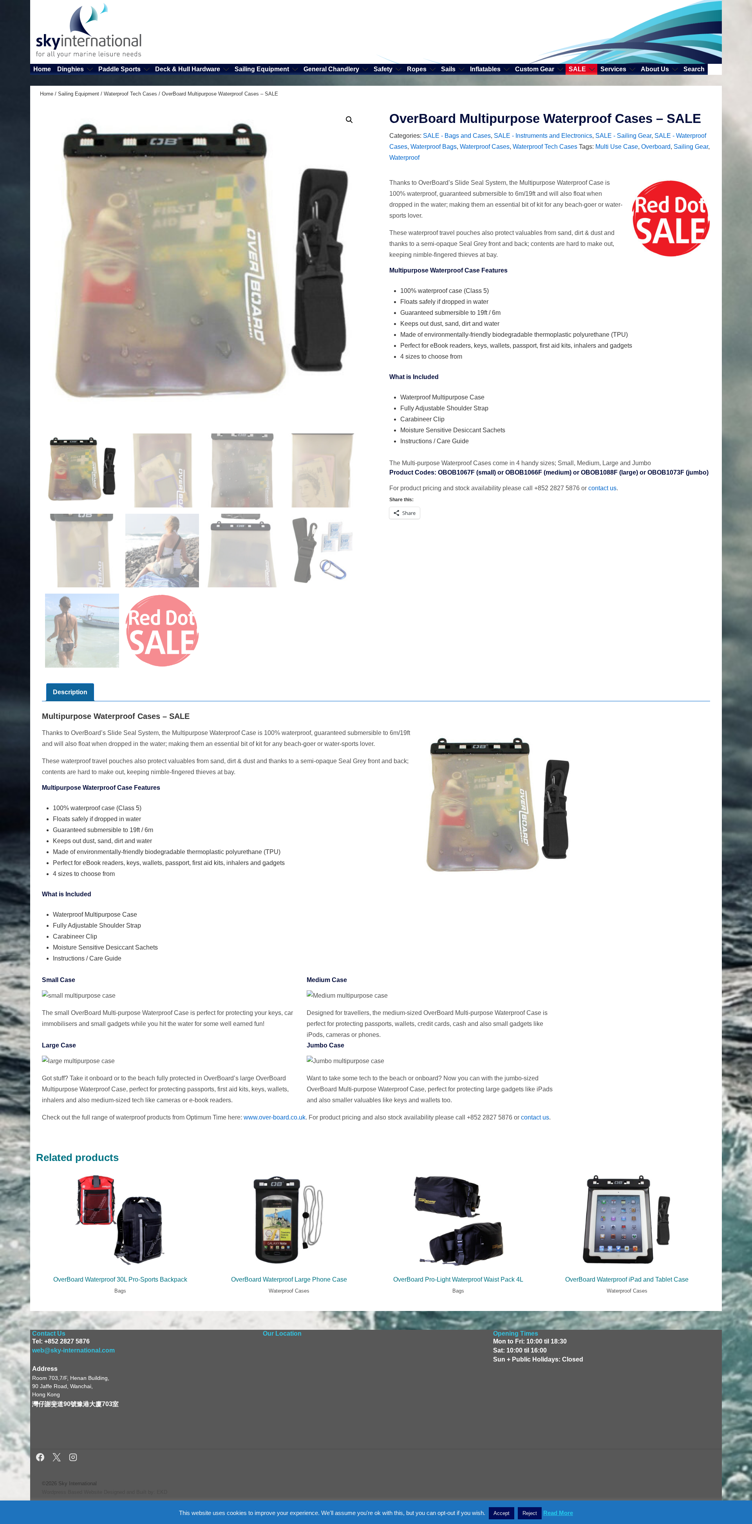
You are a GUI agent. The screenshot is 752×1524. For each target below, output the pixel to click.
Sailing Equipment (262, 69)
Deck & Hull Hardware (187, 69)
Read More (558, 1513)
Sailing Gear (691, 146)
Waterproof (404, 157)
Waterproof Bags (433, 146)
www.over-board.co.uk (275, 1117)
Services (613, 69)
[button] (349, 120)
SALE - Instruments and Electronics (543, 135)
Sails (448, 69)
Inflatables (485, 69)
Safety (383, 69)
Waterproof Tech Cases (130, 94)
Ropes (417, 69)
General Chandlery (331, 69)
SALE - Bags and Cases (457, 135)
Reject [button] (529, 1513)
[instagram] (73, 1458)
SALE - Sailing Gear (623, 135)
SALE (577, 69)
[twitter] (57, 1458)
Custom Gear (534, 69)
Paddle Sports (119, 69)
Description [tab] (70, 692)
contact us (602, 488)
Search (694, 69)
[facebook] (41, 1458)
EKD (162, 1492)
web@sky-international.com (73, 1350)
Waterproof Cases (485, 146)
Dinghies (70, 69)
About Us (655, 69)
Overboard (656, 146)
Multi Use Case (616, 146)
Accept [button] (502, 1513)
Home (42, 69)
